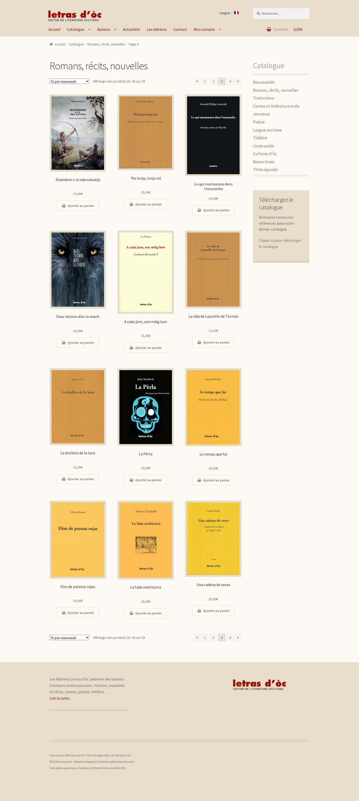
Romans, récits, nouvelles (275, 90)
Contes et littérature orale (276, 106)
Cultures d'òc (265, 153)
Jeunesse (261, 114)
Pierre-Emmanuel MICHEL (110, 768)
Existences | (86, 768)
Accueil (54, 29)
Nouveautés (264, 82)
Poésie (259, 122)
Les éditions (157, 29)
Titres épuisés (265, 169)
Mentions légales (84, 761)
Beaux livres (263, 161)
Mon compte (204, 29)
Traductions (263, 98)
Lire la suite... (60, 698)
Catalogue (75, 29)
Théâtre (260, 138)
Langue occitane (267, 130)
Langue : (226, 13)
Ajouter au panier (81, 205)
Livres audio (263, 146)
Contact (180, 29)
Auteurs (103, 29)
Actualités (131, 29)
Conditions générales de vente (115, 761)
